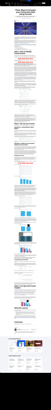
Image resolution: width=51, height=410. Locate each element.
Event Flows (16, 317)
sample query (33, 68)
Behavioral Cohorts (21, 317)
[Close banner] (50, 0)
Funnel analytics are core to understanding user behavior (21, 44)
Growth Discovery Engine (28, 317)
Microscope (19, 291)
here (30, 220)
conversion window (19, 146)
